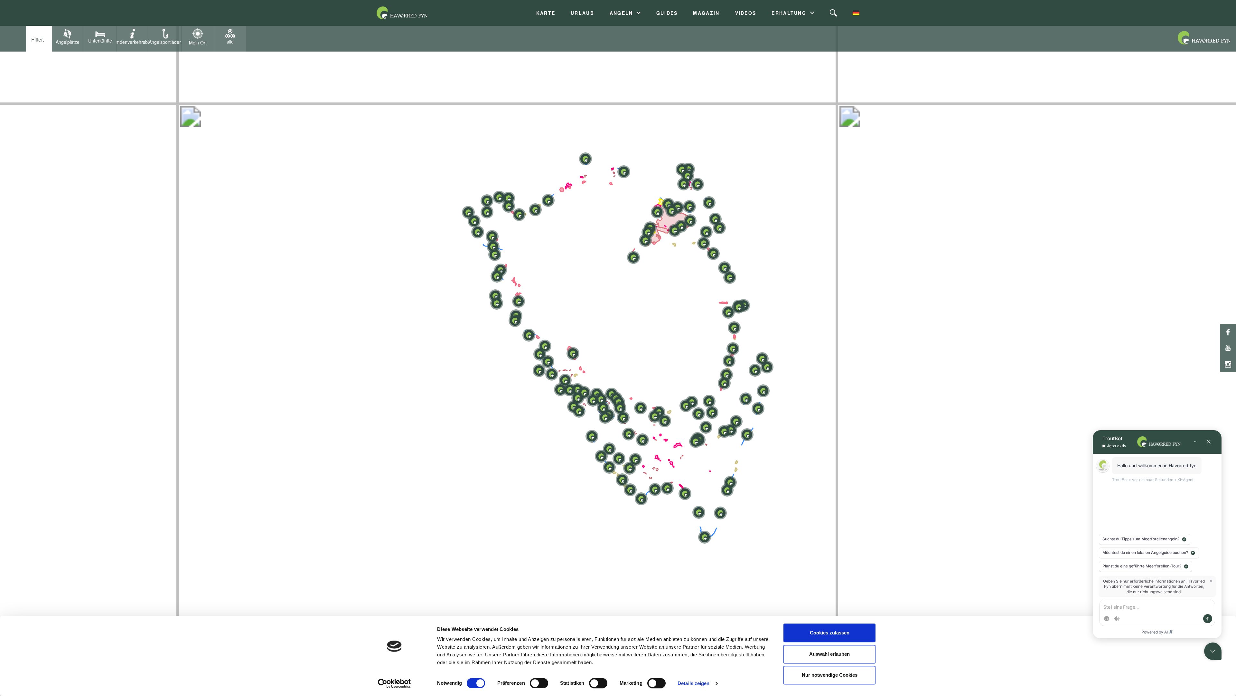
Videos (745, 13)
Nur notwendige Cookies (829, 675)
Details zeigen (693, 683)
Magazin (706, 13)
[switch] (539, 683)
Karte (545, 13)
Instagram (1228, 364)
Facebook (1228, 332)
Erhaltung (789, 13)
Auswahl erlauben (829, 654)
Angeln (621, 13)
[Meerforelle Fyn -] (410, 12)
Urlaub (582, 13)
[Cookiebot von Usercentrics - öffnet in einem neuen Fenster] (394, 683)
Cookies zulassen (829, 632)
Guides (667, 13)
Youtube (1228, 348)
